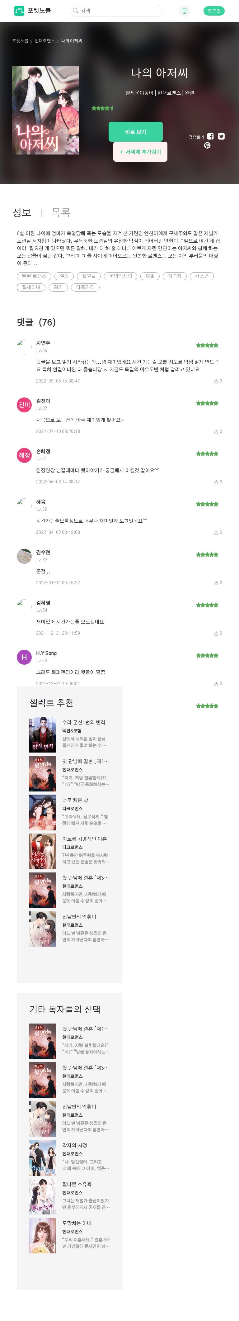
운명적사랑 (120, 276)
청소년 (202, 276)
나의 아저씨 (71, 41)
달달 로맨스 (34, 276)
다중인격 (85, 287)
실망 (64, 276)
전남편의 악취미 (79, 917)
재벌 (150, 276)
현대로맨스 (45, 41)
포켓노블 (39, 11)
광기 (58, 287)
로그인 (214, 10)
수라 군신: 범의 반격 (83, 722)
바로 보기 (135, 132)
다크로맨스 (72, 809)
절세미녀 (31, 287)
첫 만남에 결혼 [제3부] (83, 879)
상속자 (175, 276)
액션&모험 (71, 731)
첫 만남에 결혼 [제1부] (83, 762)
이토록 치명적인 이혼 (84, 839)
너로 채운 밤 (75, 800)
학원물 (89, 276)
